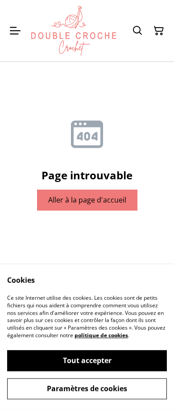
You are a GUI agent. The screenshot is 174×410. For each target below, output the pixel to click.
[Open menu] (15, 31)
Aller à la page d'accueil (87, 200)
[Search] (137, 31)
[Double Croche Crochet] (73, 30)
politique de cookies (101, 335)
